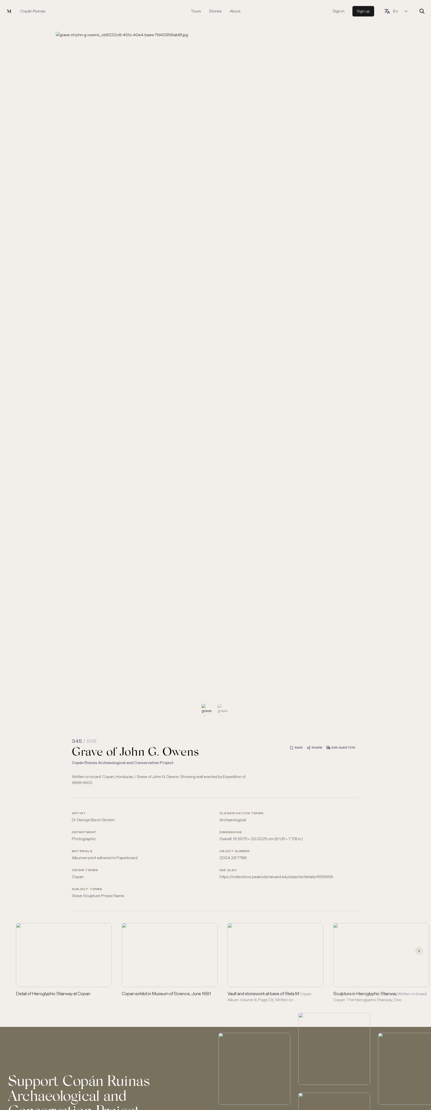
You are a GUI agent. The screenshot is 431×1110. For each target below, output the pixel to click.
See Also (228, 870)
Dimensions (230, 832)
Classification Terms (241, 813)
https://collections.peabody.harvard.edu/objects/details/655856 (276, 877)
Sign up (363, 11)
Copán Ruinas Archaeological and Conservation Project (123, 763)
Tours (196, 11)
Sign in (338, 11)
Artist (79, 813)
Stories (215, 11)
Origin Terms (85, 870)
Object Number (234, 851)
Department (84, 832)
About (235, 11)
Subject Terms (87, 889)
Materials (82, 851)
